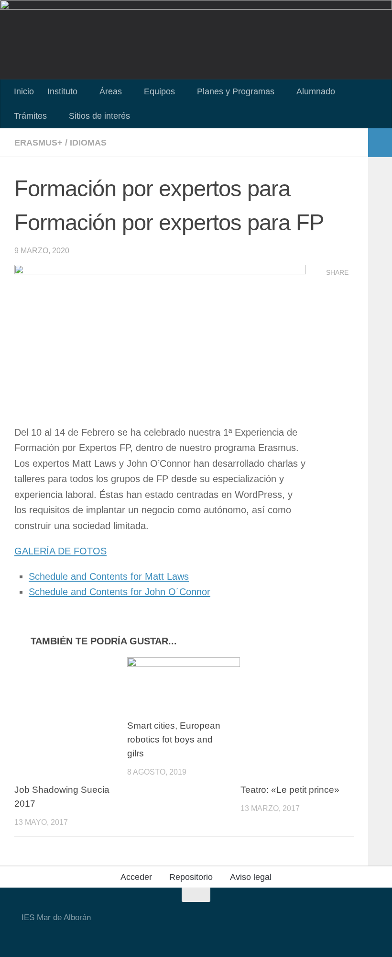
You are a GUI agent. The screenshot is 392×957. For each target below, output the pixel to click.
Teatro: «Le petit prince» (289, 790)
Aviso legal (251, 877)
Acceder (136, 877)
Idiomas (88, 142)
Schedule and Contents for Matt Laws (109, 576)
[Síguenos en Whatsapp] (190, 935)
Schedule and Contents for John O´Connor (119, 591)
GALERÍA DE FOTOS (60, 551)
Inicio (24, 91)
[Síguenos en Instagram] (173, 935)
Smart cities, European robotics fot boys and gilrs (173, 739)
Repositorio (191, 877)
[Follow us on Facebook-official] (156, 935)
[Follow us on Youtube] (139, 935)
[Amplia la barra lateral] (380, 142)
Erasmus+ (38, 142)
